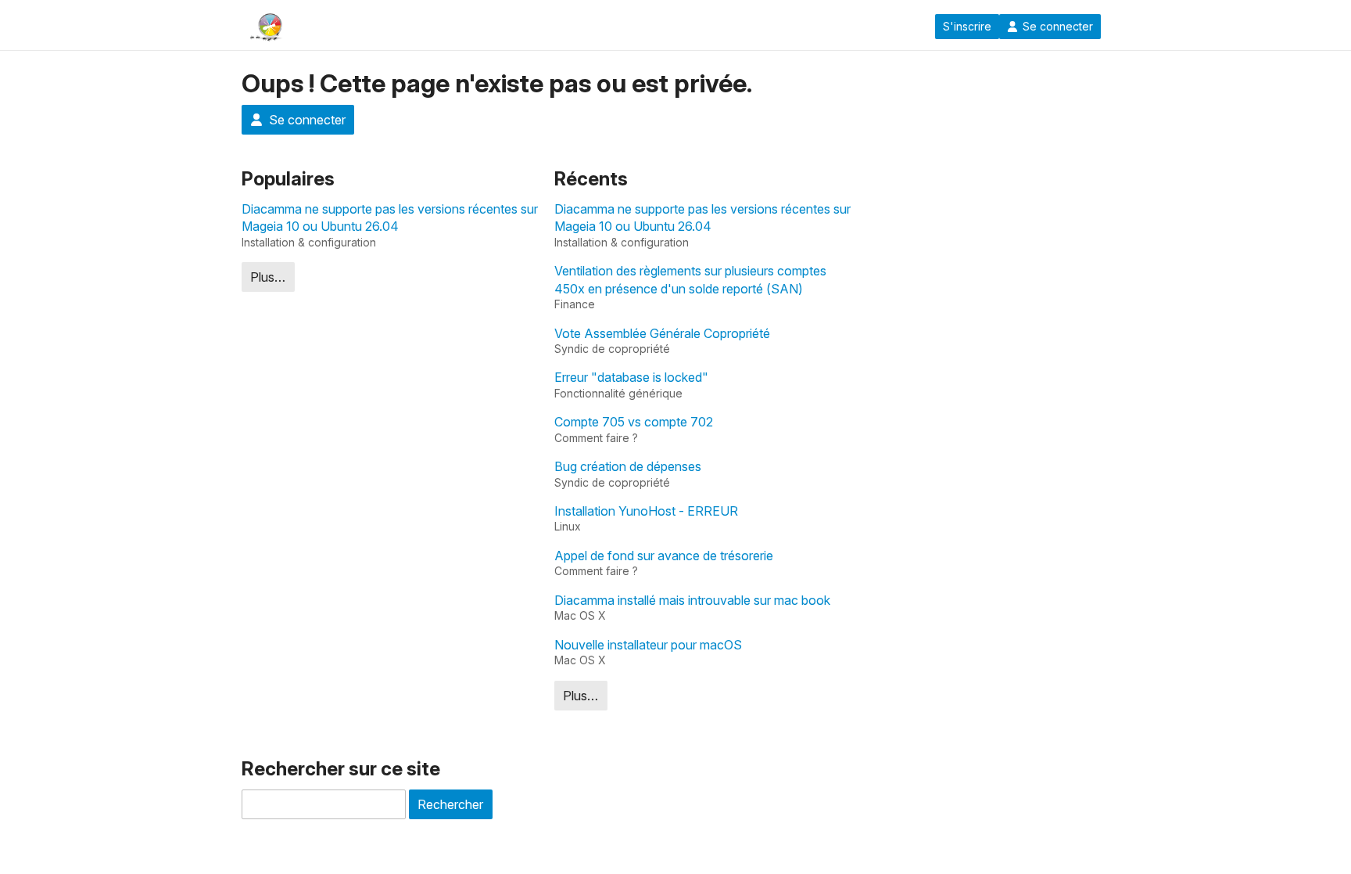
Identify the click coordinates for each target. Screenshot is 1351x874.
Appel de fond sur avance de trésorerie (663, 555)
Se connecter (1058, 26)
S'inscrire (967, 26)
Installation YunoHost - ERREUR (646, 511)
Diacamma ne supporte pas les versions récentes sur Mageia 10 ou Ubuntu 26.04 (390, 217)
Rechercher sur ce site (341, 768)
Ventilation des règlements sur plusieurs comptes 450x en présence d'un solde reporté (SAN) (690, 279)
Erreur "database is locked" (631, 377)
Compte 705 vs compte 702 (633, 422)
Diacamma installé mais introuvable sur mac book (692, 600)
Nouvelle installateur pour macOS (648, 645)
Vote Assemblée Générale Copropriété (662, 333)
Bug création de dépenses (627, 466)
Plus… (267, 277)
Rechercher (450, 804)
